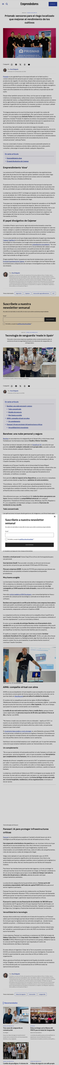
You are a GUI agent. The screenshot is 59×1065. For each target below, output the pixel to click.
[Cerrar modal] (55, 516)
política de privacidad (26, 539)
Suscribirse (29, 544)
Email (7, 531)
